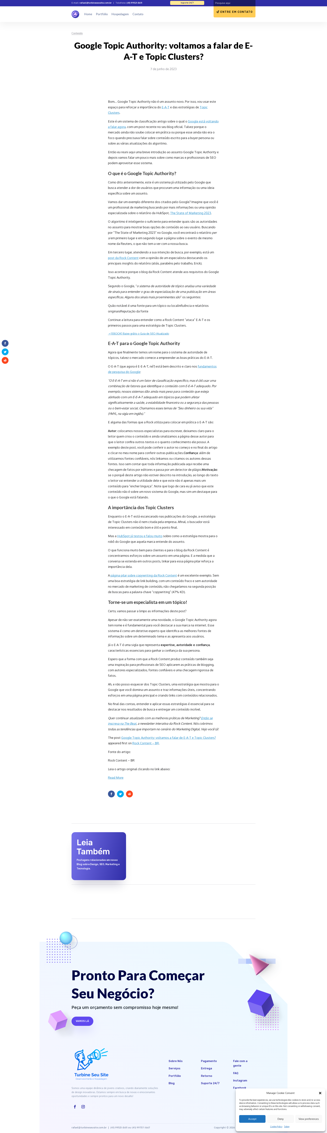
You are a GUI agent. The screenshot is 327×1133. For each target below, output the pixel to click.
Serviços (174, 1068)
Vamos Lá (82, 1021)
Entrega (206, 1068)
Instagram (240, 1080)
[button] (320, 1093)
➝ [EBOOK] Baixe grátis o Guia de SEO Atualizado (138, 333)
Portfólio (102, 14)
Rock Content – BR (145, 743)
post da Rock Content (123, 258)
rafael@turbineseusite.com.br (96, 2)
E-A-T (165, 107)
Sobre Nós (176, 1061)
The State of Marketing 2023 (190, 213)
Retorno (206, 1076)
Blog (172, 1083)
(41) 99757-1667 (141, 1127)
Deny (281, 1119)
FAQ (235, 1073)
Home (88, 14)
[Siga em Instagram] (83, 1106)
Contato (138, 14)
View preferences (309, 1119)
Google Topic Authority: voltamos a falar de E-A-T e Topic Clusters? (168, 738)
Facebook (239, 1087)
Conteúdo (77, 33)
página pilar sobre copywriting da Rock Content (144, 575)
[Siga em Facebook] (75, 1106)
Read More (115, 777)
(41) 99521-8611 (134, 2)
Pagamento (209, 1061)
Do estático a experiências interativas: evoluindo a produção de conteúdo (161, 842)
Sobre (286, 1126)
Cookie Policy (276, 1126)
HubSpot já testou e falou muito (139, 536)
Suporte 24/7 (210, 1083)
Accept (252, 1119)
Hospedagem (120, 14)
